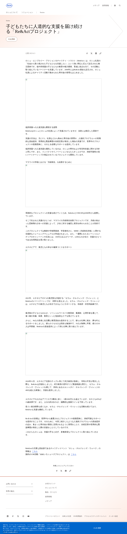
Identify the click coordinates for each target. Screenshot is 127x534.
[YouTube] (28, 516)
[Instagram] (23, 516)
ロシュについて (12, 12)
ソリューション (27, 12)
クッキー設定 (97, 528)
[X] (91, 53)
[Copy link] (100, 53)
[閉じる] (124, 528)
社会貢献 (11, 39)
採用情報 (105, 5)
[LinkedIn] (96, 53)
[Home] (9, 5)
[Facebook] (87, 53)
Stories (42, 12)
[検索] (120, 5)
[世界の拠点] (115, 5)
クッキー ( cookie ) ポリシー (10, 532)
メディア (96, 5)
